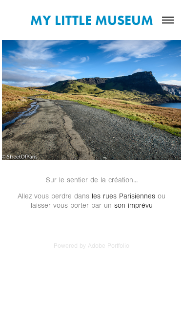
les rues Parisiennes (125, 196)
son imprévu (133, 205)
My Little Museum (91, 20)
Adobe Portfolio (108, 245)
